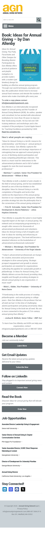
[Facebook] (17, 489)
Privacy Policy (22, 509)
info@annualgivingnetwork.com (15, 103)
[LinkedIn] (5, 489)
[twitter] (23, 489)
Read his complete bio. (11, 132)
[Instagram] (11, 489)
